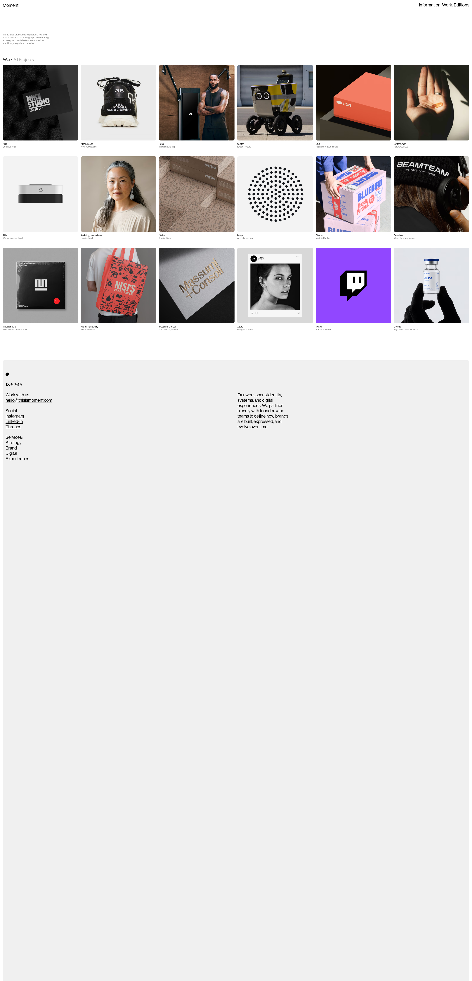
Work (447, 5)
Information (430, 5)
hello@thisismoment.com (29, 400)
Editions (461, 5)
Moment (10, 5)
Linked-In (14, 421)
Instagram (15, 416)
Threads (13, 427)
